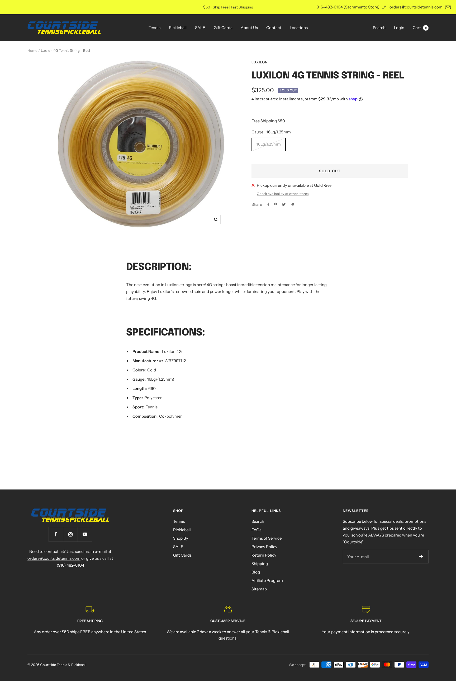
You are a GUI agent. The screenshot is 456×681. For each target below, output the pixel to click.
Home (32, 50)
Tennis (154, 27)
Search (379, 27)
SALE (200, 27)
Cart (420, 27)
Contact (273, 27)
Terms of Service (266, 538)
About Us (249, 27)
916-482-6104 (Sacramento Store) (348, 7)
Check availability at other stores (282, 194)
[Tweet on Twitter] (284, 204)
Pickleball (178, 27)
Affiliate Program (267, 580)
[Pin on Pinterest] (275, 204)
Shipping (259, 563)
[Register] (421, 556)
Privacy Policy (264, 546)
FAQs (256, 529)
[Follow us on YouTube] (85, 534)
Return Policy (263, 555)
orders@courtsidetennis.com (416, 7)
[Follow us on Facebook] (56, 534)
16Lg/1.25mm (268, 144)
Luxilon (259, 62)
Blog (255, 572)
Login (399, 27)
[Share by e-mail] (292, 204)
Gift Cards (223, 27)
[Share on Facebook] (268, 204)
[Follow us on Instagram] (70, 534)
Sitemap (259, 588)
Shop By (180, 538)
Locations (299, 27)
